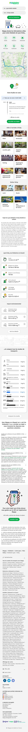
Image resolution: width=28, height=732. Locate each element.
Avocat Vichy (18, 650)
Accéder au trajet (14, 121)
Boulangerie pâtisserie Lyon (9, 616)
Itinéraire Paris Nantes (7, 580)
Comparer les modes (14, 416)
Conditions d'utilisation (7, 713)
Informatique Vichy (13, 645)
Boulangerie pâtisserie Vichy (9, 644)
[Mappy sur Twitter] (8, 680)
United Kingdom (7, 699)
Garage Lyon (19, 594)
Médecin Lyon (5, 606)
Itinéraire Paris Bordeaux (8, 576)
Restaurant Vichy (9, 626)
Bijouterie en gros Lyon (19, 619)
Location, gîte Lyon (6, 600)
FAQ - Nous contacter (7, 715)
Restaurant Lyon (11, 594)
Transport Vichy (6, 633)
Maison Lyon (5, 596)
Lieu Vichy (14, 657)
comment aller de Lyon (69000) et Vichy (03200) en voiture (12, 469)
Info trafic (5, 663)
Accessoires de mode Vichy (9, 659)
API (3, 686)
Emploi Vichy (5, 645)
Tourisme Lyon (17, 625)
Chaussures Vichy (6, 654)
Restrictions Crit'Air (20, 663)
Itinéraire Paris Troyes (13, 590)
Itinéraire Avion (13, 567)
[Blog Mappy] (13, 680)
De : (10, 8)
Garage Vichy (17, 626)
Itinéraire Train (21, 564)
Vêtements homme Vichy (17, 647)
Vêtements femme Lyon (16, 611)
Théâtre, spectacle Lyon (14, 606)
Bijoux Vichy (5, 656)
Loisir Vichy (21, 648)
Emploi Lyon (11, 609)
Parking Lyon (17, 602)
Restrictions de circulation (8, 665)
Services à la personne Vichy (9, 650)
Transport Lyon (18, 599)
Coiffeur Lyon (21, 597)
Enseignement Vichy (7, 657)
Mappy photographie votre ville (9, 717)
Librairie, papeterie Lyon (8, 625)
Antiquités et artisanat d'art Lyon (16, 614)
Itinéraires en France (18, 573)
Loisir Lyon (16, 617)
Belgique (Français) (8, 696)
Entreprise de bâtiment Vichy (12, 628)
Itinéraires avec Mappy (7, 573)
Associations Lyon (6, 603)
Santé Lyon (13, 603)
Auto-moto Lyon (14, 597)
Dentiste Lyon (18, 616)
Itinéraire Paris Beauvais (13, 587)
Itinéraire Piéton (11, 562)
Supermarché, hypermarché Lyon (15, 620)
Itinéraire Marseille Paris (19, 576)
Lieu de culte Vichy (14, 648)
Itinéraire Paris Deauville (17, 574)
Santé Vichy (11, 637)
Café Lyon (5, 609)
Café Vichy (11, 634)
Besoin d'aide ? (8, 672)
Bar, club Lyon (22, 617)
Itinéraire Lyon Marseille (14, 588)
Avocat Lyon (5, 614)
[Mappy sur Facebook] (4, 680)
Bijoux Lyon (20, 622)
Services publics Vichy (10, 653)
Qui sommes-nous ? (7, 704)
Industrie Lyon (22, 613)
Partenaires (8, 708)
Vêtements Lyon (6, 623)
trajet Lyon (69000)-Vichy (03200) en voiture (15, 457)
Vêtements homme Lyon (8, 619)
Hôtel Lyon (5, 594)
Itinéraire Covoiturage (7, 565)
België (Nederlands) (8, 697)
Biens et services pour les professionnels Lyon (13, 605)
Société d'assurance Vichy (9, 631)
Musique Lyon (6, 608)
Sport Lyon (23, 606)
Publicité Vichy (20, 654)
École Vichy (13, 654)
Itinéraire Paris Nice (18, 579)
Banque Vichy (19, 653)
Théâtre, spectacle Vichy (14, 656)
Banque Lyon (13, 623)
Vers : (9, 12)
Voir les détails (14, 331)
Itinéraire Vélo (19, 562)
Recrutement (5, 705)
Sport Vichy (5, 637)
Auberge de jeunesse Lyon (8, 602)
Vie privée (15, 713)
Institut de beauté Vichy (19, 642)
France (5, 694)
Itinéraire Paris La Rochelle (8, 585)
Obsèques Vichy (19, 631)
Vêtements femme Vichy (8, 642)
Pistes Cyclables (11, 663)
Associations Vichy (18, 637)
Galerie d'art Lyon (13, 622)
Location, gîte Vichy (14, 633)
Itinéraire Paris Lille (7, 577)
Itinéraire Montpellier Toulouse (15, 583)
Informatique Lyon (14, 608)
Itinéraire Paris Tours (12, 582)
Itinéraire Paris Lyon (7, 574)
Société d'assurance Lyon (8, 599)
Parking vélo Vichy (16, 640)
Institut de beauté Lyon (7, 617)
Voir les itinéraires (14, 17)
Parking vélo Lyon (20, 603)
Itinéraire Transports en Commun (10, 564)
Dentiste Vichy (19, 644)
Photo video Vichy (21, 657)
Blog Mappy (5, 707)
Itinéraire (5, 562)
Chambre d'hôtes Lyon (16, 600)
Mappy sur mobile (6, 687)
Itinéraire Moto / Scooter (18, 565)
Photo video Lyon (6, 611)
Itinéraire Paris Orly (17, 577)
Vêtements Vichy (19, 659)
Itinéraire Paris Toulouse (8, 579)
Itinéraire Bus (5, 567)
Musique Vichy (6, 648)
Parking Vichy (15, 636)
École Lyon (19, 623)
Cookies (20, 713)
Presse (4, 708)
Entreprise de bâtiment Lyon (15, 596)
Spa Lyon (4, 620)
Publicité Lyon (22, 608)
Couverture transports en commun (10, 716)
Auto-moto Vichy (14, 630)
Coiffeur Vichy (22, 630)
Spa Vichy (21, 636)
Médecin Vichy (6, 639)
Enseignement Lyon (19, 609)
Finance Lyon (5, 622)
